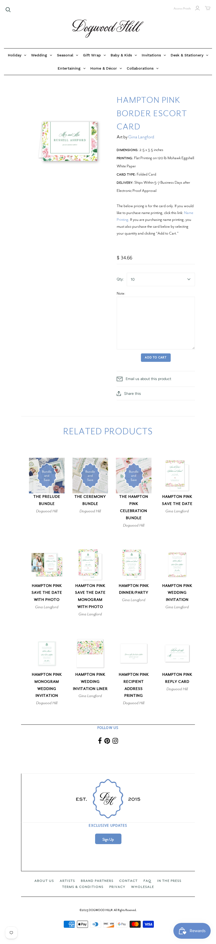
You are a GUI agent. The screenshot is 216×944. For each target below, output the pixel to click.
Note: (121, 293)
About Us (44, 881)
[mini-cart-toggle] (207, 8)
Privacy (117, 887)
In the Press (169, 881)
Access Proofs (182, 8)
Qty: (120, 279)
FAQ (147, 881)
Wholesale (142, 887)
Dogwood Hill (46, 511)
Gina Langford (141, 137)
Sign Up (108, 839)
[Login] (197, 8)
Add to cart (155, 357)
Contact (128, 881)
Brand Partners (97, 881)
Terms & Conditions (83, 887)
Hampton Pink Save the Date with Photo (47, 592)
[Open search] (8, 9)
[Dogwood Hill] (108, 29)
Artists (67, 881)
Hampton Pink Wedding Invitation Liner (90, 681)
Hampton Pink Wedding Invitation (177, 592)
